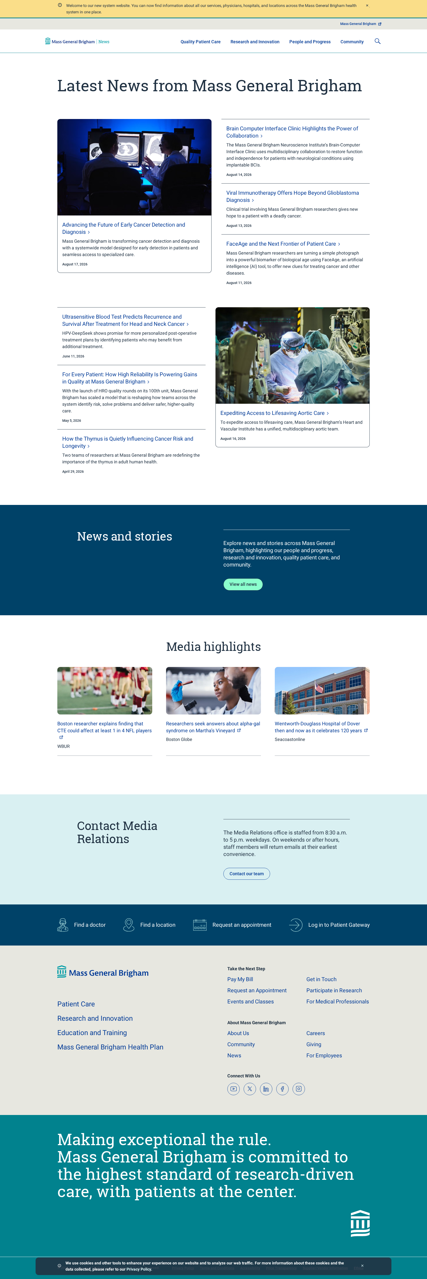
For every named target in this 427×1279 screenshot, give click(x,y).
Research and (95, 1018)
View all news (243, 584)
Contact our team (247, 873)
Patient (76, 1004)
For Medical (337, 1001)
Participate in (334, 990)
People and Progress (310, 41)
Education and (92, 1033)
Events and (250, 1001)
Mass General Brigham (358, 24)
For (324, 1055)
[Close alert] (367, 6)
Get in (321, 979)
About (238, 1033)
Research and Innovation (255, 41)
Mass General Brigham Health (110, 1047)
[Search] (378, 41)
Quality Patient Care (201, 41)
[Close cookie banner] (362, 1266)
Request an (257, 990)
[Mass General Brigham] (77, 41)
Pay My (240, 979)
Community (352, 41)
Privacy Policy (139, 1269)
